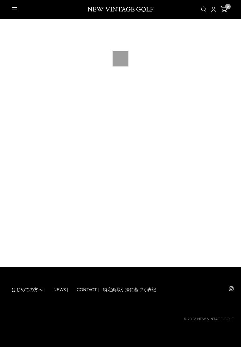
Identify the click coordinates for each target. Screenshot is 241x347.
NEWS (59, 289)
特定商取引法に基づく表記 (129, 289)
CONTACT (87, 289)
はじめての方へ (27, 289)
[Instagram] (231, 288)
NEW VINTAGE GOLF (121, 9)
